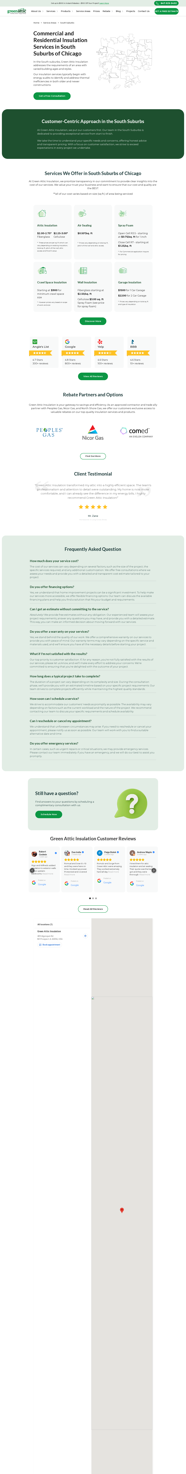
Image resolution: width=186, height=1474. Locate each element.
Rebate (106, 11)
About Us (36, 11)
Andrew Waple (144, 852)
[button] (37, 11)
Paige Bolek (110, 852)
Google (42, 884)
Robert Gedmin (43, 853)
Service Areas (49, 23)
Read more (47, 874)
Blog (118, 11)
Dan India (76, 852)
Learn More (104, 3)
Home (36, 23)
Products (65, 11)
